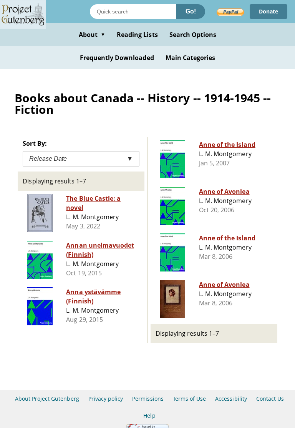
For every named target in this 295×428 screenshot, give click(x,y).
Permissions (147, 398)
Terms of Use (189, 398)
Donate (268, 11)
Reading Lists (137, 34)
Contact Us (270, 398)
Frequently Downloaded (117, 57)
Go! (191, 11)
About (92, 34)
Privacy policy (105, 398)
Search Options (193, 34)
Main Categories (190, 57)
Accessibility (231, 398)
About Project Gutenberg (47, 398)
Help (149, 415)
